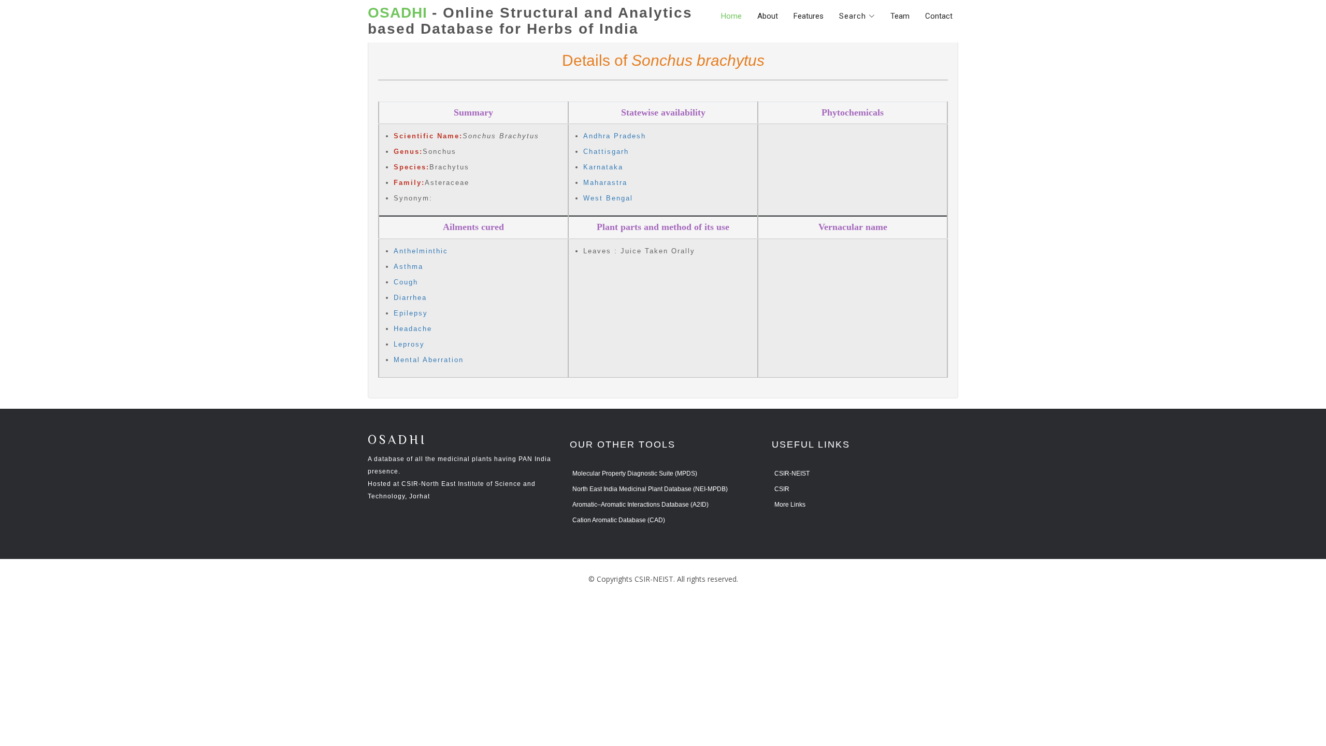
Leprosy (409, 344)
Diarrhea (410, 298)
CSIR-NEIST (792, 473)
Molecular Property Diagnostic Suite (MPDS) (634, 473)
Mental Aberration (429, 360)
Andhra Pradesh (614, 136)
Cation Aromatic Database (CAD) (618, 520)
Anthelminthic (421, 251)
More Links (789, 504)
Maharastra (605, 183)
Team (900, 16)
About (767, 16)
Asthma (408, 266)
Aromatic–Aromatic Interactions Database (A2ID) (640, 504)
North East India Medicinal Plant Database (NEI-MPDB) (650, 489)
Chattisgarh (606, 151)
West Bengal (608, 198)
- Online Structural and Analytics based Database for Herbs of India (530, 21)
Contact (939, 16)
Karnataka (603, 167)
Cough (406, 282)
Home (731, 16)
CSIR (781, 489)
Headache (413, 329)
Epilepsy (411, 313)
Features (809, 16)
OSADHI (397, 441)
